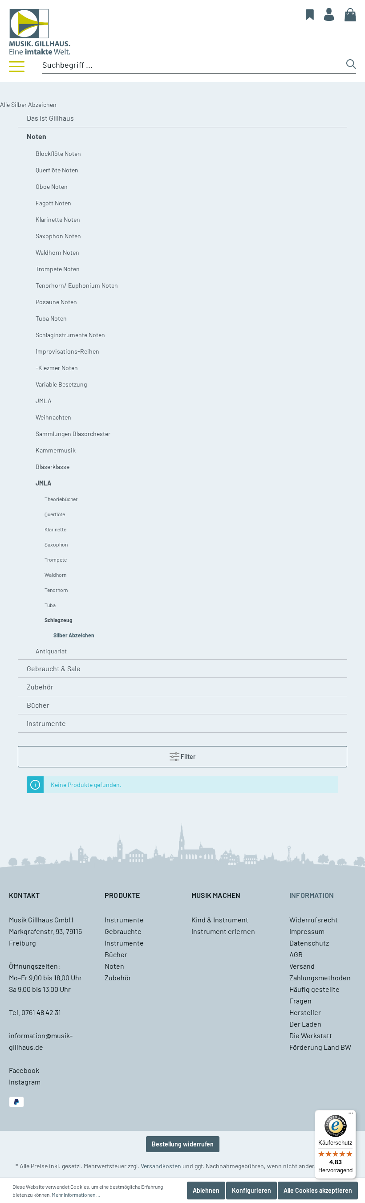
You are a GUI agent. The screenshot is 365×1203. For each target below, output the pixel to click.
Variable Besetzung (61, 384)
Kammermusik (56, 450)
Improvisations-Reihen (67, 351)
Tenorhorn (56, 590)
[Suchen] (351, 66)
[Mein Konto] (329, 14)
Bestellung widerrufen (183, 1144)
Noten (36, 136)
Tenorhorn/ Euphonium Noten (77, 285)
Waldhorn (55, 574)
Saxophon (56, 544)
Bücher (38, 705)
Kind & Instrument (219, 919)
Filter (187, 756)
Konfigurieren (251, 1190)
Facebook (24, 1070)
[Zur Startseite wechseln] (182, 32)
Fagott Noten (53, 203)
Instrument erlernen (223, 931)
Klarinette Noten (58, 219)
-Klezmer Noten (57, 367)
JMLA (44, 400)
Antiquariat (51, 651)
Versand (302, 966)
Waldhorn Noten (57, 252)
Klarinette (55, 529)
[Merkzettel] (310, 14)
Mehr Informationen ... (76, 1194)
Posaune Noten (56, 302)
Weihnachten (53, 417)
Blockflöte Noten (58, 153)
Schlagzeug (59, 620)
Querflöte (55, 514)
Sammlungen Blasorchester (73, 433)
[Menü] (16, 65)
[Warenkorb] (350, 14)
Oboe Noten (52, 186)
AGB (296, 954)
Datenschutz (309, 942)
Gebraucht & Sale (54, 668)
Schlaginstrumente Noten (70, 334)
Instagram (25, 1081)
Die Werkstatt (310, 1035)
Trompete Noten (58, 269)
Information (311, 895)
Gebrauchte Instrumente (124, 937)
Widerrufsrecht (313, 919)
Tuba (50, 605)
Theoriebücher (61, 499)
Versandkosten (161, 1166)
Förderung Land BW (320, 1047)
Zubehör (40, 686)
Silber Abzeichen (73, 635)
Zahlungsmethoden (320, 977)
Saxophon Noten (58, 236)
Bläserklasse (52, 466)
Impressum (306, 931)
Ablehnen (206, 1190)
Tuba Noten (51, 318)
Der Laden (305, 1023)
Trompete (56, 559)
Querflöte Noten (57, 170)
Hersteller (305, 1012)
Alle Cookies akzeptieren (318, 1190)
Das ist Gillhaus (50, 118)
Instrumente (46, 723)
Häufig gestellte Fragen (314, 995)
